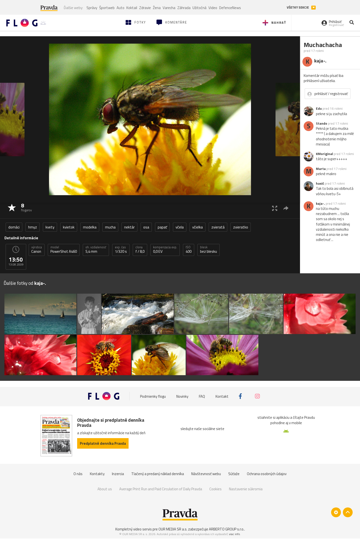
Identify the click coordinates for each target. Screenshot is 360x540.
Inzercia (118, 473)
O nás (78, 473)
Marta (321, 168)
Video (212, 8)
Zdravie (145, 8)
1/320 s (121, 249)
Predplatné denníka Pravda (103, 443)
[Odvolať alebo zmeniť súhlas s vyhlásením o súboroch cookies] (336, 512)
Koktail (131, 8)
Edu (319, 108)
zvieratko (240, 227)
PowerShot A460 (63, 249)
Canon (36, 249)
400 (189, 249)
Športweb (107, 8)
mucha (110, 227)
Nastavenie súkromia (246, 489)
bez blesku (208, 249)
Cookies (215, 489)
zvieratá (218, 227)
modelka (89, 227)
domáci (14, 227)
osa (146, 227)
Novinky (182, 396)
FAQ (202, 396)
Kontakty (97, 473)
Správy (91, 8)
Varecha (169, 8)
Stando (321, 123)
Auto (120, 8)
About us (104, 489)
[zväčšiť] (274, 208)
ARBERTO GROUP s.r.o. (226, 529)
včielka (197, 227)
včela (180, 227)
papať (162, 227)
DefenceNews (230, 8)
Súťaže (234, 473)
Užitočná (199, 8)
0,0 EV (165, 249)
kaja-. (320, 203)
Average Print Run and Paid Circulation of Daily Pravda (160, 489)
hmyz (32, 227)
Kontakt (222, 396)
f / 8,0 (139, 249)
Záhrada (184, 8)
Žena (157, 8)
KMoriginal (324, 153)
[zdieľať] (285, 208)
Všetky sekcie (298, 7)
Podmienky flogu (153, 396)
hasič (320, 183)
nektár (129, 227)
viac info (234, 534)
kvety (50, 227)
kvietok (68, 227)
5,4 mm (95, 249)
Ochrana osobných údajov (267, 473)
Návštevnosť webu (206, 473)
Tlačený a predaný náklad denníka (157, 473)
